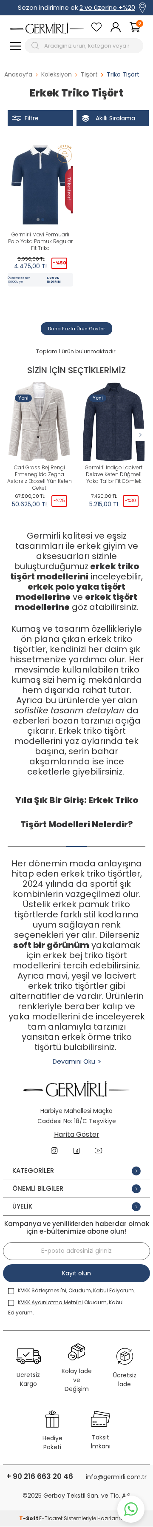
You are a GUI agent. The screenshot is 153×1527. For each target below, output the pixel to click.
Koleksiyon (56, 75)
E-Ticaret (50, 1518)
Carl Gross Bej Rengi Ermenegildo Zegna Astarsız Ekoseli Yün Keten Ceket (39, 477)
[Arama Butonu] (36, 45)
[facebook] (76, 1151)
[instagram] (54, 1151)
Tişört (89, 75)
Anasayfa (18, 75)
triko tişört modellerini (74, 571)
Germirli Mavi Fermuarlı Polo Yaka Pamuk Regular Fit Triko (40, 241)
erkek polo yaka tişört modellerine (70, 592)
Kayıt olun (76, 1273)
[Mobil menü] (15, 46)
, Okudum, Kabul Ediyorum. (76, 1290)
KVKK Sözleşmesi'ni (42, 1290)
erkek (103, 566)
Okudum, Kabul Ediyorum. (66, 1307)
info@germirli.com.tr (116, 1477)
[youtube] (98, 1151)
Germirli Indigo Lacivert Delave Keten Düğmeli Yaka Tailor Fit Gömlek (113, 474)
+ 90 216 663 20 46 (39, 1477)
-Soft (29, 1518)
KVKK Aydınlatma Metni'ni (50, 1302)
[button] (38, 219)
